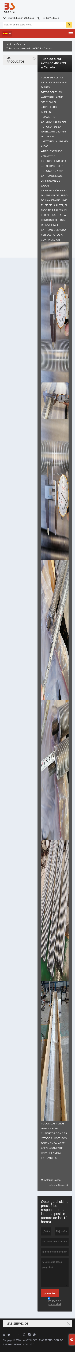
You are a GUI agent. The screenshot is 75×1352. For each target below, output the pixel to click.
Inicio (9, 44)
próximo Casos (57, 1185)
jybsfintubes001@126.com (21, 18)
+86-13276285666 (50, 18)
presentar (49, 1293)
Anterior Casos (51, 1179)
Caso (19, 44)
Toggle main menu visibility (70, 33)
